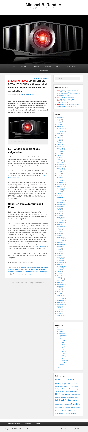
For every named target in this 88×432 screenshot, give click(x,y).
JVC (63, 349)
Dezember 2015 (60, 317)
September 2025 (61, 131)
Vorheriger (38, 78)
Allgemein (37, 267)
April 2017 (59, 291)
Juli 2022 (59, 191)
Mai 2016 (59, 309)
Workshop (67, 413)
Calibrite (71, 384)
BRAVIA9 (10, 271)
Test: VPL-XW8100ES (39, 246)
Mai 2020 (59, 231)
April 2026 (59, 122)
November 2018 (60, 262)
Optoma (64, 351)
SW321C (65, 410)
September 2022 (61, 188)
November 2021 (60, 201)
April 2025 (59, 141)
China (14, 271)
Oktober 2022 (60, 186)
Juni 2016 (59, 308)
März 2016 (59, 313)
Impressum (28, 423)
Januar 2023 (60, 180)
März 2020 (59, 235)
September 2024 (61, 150)
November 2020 (60, 222)
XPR (75, 413)
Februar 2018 (60, 279)
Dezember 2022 (60, 182)
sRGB (61, 410)
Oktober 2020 (60, 224)
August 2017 (60, 286)
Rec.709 (65, 407)
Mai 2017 (59, 289)
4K (29, 269)
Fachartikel (61, 331)
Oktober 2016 (60, 302)
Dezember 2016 (60, 299)
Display (57, 389)
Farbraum (57, 391)
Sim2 (63, 353)
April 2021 (59, 213)
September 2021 (61, 204)
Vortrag (57, 413)
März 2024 (59, 159)
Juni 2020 (59, 229)
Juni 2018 (59, 271)
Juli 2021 (59, 208)
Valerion (64, 358)
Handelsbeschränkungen (31, 271)
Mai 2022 (59, 195)
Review (68, 407)
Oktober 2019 (60, 242)
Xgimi (63, 362)
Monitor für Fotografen (65, 404)
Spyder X (57, 410)
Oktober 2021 (60, 202)
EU (23, 271)
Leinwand (62, 337)
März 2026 (59, 124)
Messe (76, 397)
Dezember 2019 (60, 239)
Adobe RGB (64, 380)
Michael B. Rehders (44, 5)
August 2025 (60, 133)
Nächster (46, 78)
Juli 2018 (59, 269)
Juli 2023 (59, 173)
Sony (16, 269)
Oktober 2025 (60, 130)
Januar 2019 (60, 259)
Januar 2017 (60, 297)
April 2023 (59, 177)
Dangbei (64, 346)
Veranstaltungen (44, 70)
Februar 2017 (60, 295)
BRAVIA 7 (38, 269)
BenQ (63, 344)
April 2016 (59, 311)
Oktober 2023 (60, 168)
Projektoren (11, 269)
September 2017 (61, 284)
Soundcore (65, 357)
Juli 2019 (59, 248)
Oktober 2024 (60, 148)
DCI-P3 (76, 386)
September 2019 (61, 244)
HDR (57, 394)
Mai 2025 (59, 139)
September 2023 (61, 170)
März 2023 (59, 179)
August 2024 (60, 151)
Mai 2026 (59, 121)
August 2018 (60, 268)
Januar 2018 (60, 280)
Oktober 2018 (60, 264)
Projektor (41, 271)
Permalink (28, 275)
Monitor (57, 404)
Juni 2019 (59, 250)
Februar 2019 (60, 257)
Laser (64, 397)
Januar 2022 (60, 197)
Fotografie (23, 66)
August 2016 (60, 306)
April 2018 (59, 275)
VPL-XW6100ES (27, 273)
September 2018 (61, 266)
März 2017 (59, 293)
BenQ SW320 (65, 384)
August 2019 (60, 246)
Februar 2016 (60, 315)
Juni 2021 (59, 210)
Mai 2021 (59, 211)
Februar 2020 (60, 237)
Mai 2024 (59, 157)
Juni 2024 (59, 155)
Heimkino (65, 394)
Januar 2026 (60, 126)
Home (13, 66)
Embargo (19, 271)
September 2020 (61, 226)
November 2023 (60, 166)
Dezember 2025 (60, 128)
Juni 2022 (59, 193)
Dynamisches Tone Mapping (69, 389)
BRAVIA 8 (43, 269)
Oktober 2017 (60, 282)
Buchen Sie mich (71, 66)
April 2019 (59, 253)
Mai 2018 (59, 273)
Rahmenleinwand (58, 407)
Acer (63, 340)
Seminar (73, 407)
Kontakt (38, 423)
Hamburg (62, 391)
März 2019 (59, 255)
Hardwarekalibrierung (71, 391)
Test (70, 410)
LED (68, 397)
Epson (64, 348)
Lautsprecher (63, 335)
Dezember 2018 (60, 260)
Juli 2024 (59, 153)
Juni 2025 (59, 137)
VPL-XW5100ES (18, 273)
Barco (63, 342)
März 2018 (59, 277)
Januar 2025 (60, 144)
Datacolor (71, 386)
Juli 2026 (59, 119)
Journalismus (35, 66)
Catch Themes (79, 429)
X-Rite (72, 413)
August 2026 (60, 117)
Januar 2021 (60, 219)
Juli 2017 (59, 288)
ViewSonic (65, 360)
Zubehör (62, 364)
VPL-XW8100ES (36, 273)
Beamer (33, 269)
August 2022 (60, 190)
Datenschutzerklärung (14, 423)
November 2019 (60, 240)
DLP (60, 389)
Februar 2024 (60, 161)
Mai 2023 (59, 175)
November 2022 (60, 184)
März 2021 (59, 215)
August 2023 (60, 171)
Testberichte (47, 66)
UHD (74, 410)
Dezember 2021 (60, 199)
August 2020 (60, 228)
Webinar (61, 413)
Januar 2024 (60, 162)
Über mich (58, 66)
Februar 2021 (60, 217)
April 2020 (59, 233)
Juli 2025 (59, 135)
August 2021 (60, 206)
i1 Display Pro (73, 394)
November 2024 (60, 146)
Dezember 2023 (60, 164)
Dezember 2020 (60, 220)
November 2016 (60, 300)
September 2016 (61, 304)
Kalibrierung (59, 397)
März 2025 (59, 142)
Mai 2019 (59, 251)
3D (56, 380)
